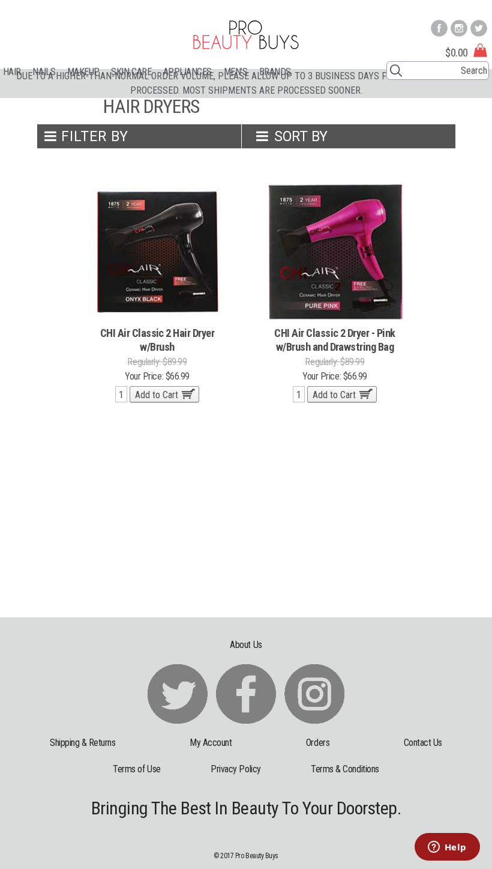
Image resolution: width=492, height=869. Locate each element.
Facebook (439, 28)
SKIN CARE (131, 71)
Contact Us (423, 742)
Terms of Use (136, 769)
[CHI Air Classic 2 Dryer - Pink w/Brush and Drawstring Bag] (334, 250)
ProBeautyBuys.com (246, 34)
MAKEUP (83, 71)
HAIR (12, 71)
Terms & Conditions (345, 769)
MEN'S (236, 71)
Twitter (478, 28)
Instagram (459, 28)
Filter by (94, 137)
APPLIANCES (187, 71)
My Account (211, 742)
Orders (317, 742)
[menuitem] (18, 71)
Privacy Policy (235, 769)
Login (479, 7)
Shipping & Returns (83, 742)
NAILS (43, 71)
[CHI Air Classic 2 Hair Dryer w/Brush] (157, 250)
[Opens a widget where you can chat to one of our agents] (447, 848)
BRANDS (275, 71)
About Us (246, 644)
